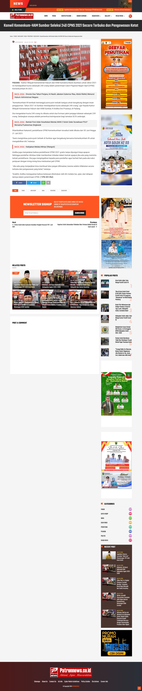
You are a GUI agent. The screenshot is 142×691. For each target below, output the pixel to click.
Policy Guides (85, 681)
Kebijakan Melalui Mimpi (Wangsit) (40, 147)
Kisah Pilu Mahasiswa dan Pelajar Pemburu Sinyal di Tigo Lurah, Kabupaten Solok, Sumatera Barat (122, 307)
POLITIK (103, 536)
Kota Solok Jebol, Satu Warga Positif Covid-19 (122, 281)
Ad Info (60, 681)
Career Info (104, 681)
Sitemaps (37, 681)
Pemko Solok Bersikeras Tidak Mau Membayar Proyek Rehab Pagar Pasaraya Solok (123, 340)
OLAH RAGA (104, 522)
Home (46, 15)
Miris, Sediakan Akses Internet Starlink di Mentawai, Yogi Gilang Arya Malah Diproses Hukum (82, 305)
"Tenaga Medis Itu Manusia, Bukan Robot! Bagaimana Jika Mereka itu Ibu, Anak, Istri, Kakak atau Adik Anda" (123, 352)
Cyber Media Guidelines (71, 681)
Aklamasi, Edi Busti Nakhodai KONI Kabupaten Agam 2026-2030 (112, 10)
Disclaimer (95, 681)
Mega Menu (119, 15)
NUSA (43, 191)
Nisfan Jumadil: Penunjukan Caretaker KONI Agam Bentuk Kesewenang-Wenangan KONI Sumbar (26, 305)
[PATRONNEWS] (71, 677)
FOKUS (23, 191)
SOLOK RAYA (64, 191)
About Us (45, 681)
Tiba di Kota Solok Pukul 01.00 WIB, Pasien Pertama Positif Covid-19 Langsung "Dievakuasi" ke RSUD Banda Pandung (123, 295)
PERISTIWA (52, 191)
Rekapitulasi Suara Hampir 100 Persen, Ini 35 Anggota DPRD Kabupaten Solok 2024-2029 (123, 330)
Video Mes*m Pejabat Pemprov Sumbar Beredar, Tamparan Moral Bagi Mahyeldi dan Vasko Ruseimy (82, 285)
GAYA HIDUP (33, 191)
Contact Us (52, 681)
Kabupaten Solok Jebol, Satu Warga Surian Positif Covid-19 (123, 318)
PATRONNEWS (75, 686)
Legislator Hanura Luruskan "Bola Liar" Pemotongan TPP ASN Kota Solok (65, 10)
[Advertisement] (54, 246)
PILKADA (103, 531)
